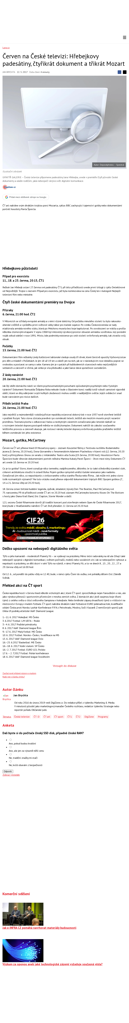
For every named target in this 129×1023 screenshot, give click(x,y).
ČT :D (36, 716)
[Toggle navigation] (124, 37)
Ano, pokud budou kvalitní (22, 743)
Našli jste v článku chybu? (14, 676)
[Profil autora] (7, 698)
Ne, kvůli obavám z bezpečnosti (25, 765)
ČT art (47, 716)
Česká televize (22, 716)
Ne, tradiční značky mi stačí (23, 757)
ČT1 (69, 716)
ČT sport (58, 716)
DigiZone (89, 716)
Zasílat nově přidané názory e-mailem (19, 673)
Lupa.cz (6, 47)
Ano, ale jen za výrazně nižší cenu (26, 750)
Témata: (7, 716)
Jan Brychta (9, 72)
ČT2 (78, 716)
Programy (103, 716)
